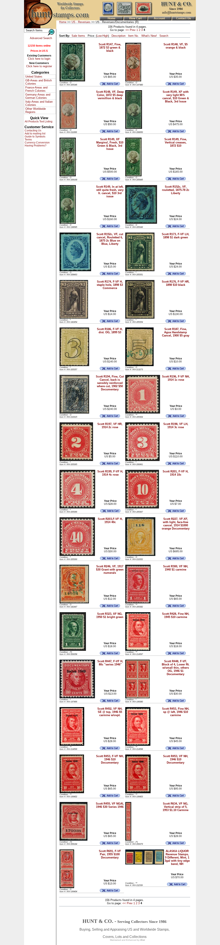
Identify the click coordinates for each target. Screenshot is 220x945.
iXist (142, 940)
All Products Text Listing (38, 121)
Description (118, 35)
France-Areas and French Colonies (36, 89)
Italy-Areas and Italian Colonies (39, 103)
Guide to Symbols (34, 136)
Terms (28, 139)
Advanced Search (41, 38)
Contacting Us (32, 130)
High (105, 35)
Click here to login (39, 58)
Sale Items (78, 35)
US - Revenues (81, 22)
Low (99, 35)
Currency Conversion (37, 142)
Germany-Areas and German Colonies (37, 96)
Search (163, 35)
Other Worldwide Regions (35, 110)
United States (33, 76)
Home (62, 22)
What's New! (149, 35)
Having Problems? (35, 145)
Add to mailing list (34, 133)
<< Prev (130, 30)
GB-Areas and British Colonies (38, 82)
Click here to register (39, 66)
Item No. (133, 35)
